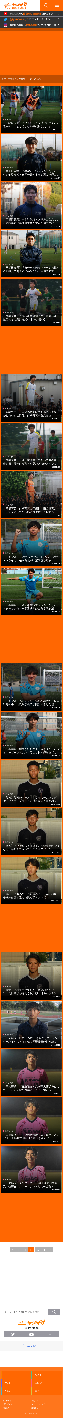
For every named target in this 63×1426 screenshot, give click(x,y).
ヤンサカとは (8, 1400)
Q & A (7, 1391)
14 (44, 1249)
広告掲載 (35, 1400)
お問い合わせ (8, 1404)
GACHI (38, 1375)
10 (19, 1249)
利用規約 (6, 1408)
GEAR (7, 1383)
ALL (6, 1375)
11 (25, 1249)
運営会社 (35, 1408)
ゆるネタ (39, 1383)
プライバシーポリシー (40, 1404)
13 (38, 1249)
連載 (37, 1391)
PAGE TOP (31, 1345)
